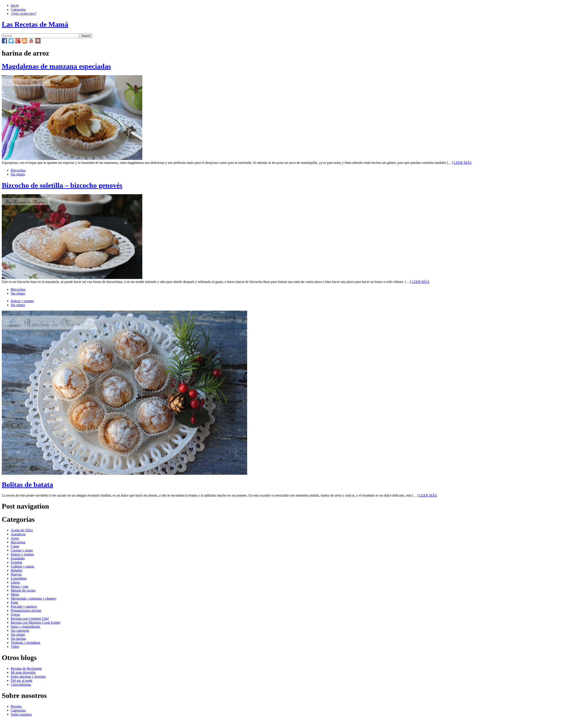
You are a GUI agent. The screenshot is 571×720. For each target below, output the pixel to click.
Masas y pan (19, 586)
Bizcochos (18, 170)
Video (15, 646)
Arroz (15, 538)
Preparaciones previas (26, 610)
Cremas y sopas (22, 550)
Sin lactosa (18, 638)
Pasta (14, 602)
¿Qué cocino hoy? (23, 13)
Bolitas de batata (27, 485)
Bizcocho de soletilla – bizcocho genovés (62, 185)
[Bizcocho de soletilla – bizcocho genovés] (72, 278)
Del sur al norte (21, 680)
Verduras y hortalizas (25, 642)
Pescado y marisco (24, 606)
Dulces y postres (22, 301)
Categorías (18, 9)
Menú (15, 594)
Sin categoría (20, 630)
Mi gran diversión (23, 672)
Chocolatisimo (21, 684)
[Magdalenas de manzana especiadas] (72, 159)
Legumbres (19, 578)
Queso (15, 614)
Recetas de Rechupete (26, 668)
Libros (15, 582)
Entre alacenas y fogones (28, 676)
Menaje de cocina (23, 590)
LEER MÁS (463, 163)
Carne (15, 546)
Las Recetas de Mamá (35, 24)
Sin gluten (18, 174)
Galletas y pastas (22, 566)
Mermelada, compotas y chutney (33, 598)
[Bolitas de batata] (124, 473)
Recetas (16, 706)
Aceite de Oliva (22, 530)
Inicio (15, 5)
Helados (16, 570)
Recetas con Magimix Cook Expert (35, 622)
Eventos (16, 562)
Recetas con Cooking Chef (30, 618)
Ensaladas (18, 558)
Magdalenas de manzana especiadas (56, 66)
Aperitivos (18, 534)
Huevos (16, 574)
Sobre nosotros (21, 714)
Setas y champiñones (25, 626)
